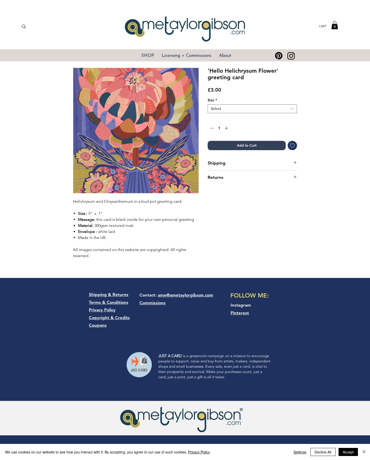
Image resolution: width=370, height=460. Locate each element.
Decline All (323, 451)
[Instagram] (291, 56)
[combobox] (252, 108)
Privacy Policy (199, 451)
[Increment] (227, 128)
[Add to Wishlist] (292, 145)
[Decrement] (211, 128)
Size (212, 100)
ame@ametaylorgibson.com (185, 295)
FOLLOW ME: (249, 295)
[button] (334, 25)
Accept (348, 451)
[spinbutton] (219, 128)
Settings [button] (299, 451)
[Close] (364, 452)
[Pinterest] (279, 56)
